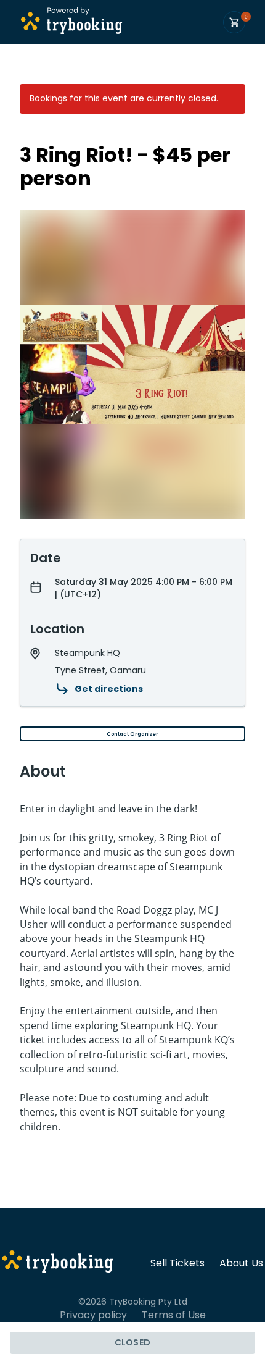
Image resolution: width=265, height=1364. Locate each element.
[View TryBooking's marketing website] (57, 1263)
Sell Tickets (177, 1263)
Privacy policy (93, 1315)
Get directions (109, 689)
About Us (241, 1263)
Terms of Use (174, 1315)
